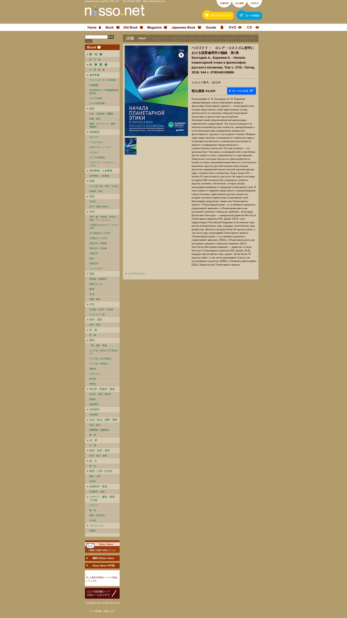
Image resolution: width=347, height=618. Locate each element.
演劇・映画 (94, 299)
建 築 (91, 289)
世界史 (92, 384)
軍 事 (92, 435)
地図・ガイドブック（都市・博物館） (103, 125)
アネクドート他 (97, 314)
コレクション (97, 525)
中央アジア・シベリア (100, 147)
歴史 (92, 340)
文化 (92, 304)
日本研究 (94, 409)
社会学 (92, 481)
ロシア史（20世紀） (99, 363)
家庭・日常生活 (97, 515)
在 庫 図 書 (97, 70)
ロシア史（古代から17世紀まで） (103, 352)
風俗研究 (93, 404)
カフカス (93, 152)
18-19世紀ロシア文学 (99, 233)
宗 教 (93, 329)
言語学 (92, 201)
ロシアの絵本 (95, 98)
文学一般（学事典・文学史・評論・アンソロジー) (103, 218)
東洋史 (92, 379)
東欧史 (92, 368)
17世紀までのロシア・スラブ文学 (103, 226)
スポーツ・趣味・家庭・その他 (103, 498)
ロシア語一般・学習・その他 (103, 186)
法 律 (93, 440)
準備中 (92, 530)
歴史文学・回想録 (98, 243)
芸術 (92, 273)
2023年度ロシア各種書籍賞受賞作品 (103, 92)
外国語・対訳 (95, 191)
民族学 (92, 399)
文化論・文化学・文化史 (101, 309)
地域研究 (94, 132)
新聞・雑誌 (94, 118)
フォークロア (95, 268)
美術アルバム (95, 284)
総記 (92, 108)
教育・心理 (94, 476)
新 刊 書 (94, 59)
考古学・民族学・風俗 (102, 389)
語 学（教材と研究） (99, 206)
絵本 (91, 258)
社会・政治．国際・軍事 (103, 419)
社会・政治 (94, 425)
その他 (92, 520)
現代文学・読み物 (98, 248)
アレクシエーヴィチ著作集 (102, 80)
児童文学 (93, 253)
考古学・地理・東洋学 (100, 394)
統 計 (93, 460)
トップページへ (135, 273)
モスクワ (93, 137)
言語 (92, 196)
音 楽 (91, 294)
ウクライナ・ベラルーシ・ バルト (102, 164)
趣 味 (92, 510)
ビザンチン (94, 374)
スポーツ (93, 505)
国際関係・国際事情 (99, 430)
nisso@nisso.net (156, 1)
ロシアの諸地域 (97, 157)
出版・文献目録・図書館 (101, 113)
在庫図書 (93, 85)
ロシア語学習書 (97, 103)
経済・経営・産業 (99, 450)
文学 (92, 211)
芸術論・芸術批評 (98, 279)
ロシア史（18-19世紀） (101, 358)
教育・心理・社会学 (100, 471)
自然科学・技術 (98, 486)
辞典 (92, 180)
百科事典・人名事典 (100, 170)
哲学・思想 (95, 319)
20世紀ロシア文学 (98, 238)
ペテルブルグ (95, 142)
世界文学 (93, 263)
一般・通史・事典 (98, 345)
